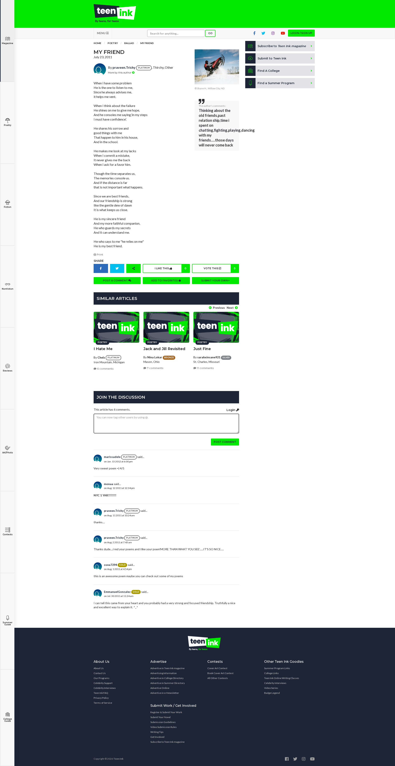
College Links (271, 673)
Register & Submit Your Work (166, 712)
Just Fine (202, 349)
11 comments (205, 368)
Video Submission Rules (163, 727)
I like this (170, 268)
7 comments (154, 368)
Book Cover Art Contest (220, 673)
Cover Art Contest (217, 668)
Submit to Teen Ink (272, 58)
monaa (108, 484)
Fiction (7, 207)
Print (99, 254)
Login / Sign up (301, 33)
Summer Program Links (277, 668)
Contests (8, 534)
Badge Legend (272, 692)
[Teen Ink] (119, 13)
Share (99, 261)
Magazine (7, 43)
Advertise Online (159, 687)
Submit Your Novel (160, 717)
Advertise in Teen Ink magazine (167, 668)
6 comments (105, 368)
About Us (99, 668)
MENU (101, 33)
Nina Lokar (154, 357)
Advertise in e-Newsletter (164, 692)
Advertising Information (163, 673)
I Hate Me (103, 349)
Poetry (7, 125)
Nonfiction (7, 289)
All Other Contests (217, 678)
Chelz (101, 357)
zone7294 (110, 564)
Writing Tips (157, 732)
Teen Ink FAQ (101, 692)
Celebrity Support (103, 683)
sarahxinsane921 (208, 357)
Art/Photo (7, 452)
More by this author (120, 72)
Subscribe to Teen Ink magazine (167, 741)
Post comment (225, 441)
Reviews (7, 370)
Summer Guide (7, 623)
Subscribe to (282, 46)
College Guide (7, 720)
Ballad (129, 43)
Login (231, 410)
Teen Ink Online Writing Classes (281, 678)
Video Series (271, 687)
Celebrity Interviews (105, 687)
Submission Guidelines (163, 722)
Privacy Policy (101, 697)
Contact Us (100, 673)
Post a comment (115, 280)
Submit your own (215, 280)
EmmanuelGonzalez (117, 591)
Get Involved (157, 736)
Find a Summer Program (276, 83)
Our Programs (101, 678)
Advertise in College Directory (167, 678)
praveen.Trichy (124, 67)
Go (210, 33)
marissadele (112, 456)
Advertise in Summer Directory (167, 683)
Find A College (269, 71)
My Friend (147, 43)
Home (97, 43)
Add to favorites (164, 280)
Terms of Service (103, 702)
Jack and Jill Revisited (164, 349)
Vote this (219, 268)
